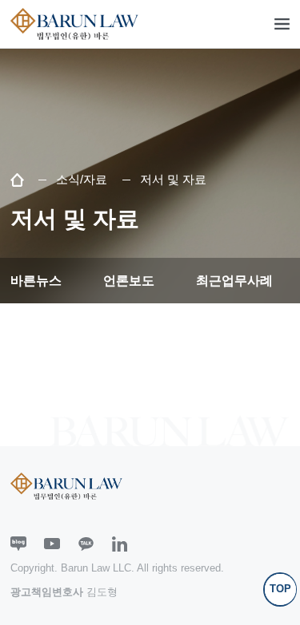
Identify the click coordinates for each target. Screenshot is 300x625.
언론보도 (128, 280)
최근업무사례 (234, 280)
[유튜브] (52, 544)
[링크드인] (120, 544)
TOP (280, 589)
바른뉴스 (36, 280)
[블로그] (18, 544)
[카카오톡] (86, 544)
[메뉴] (282, 24)
